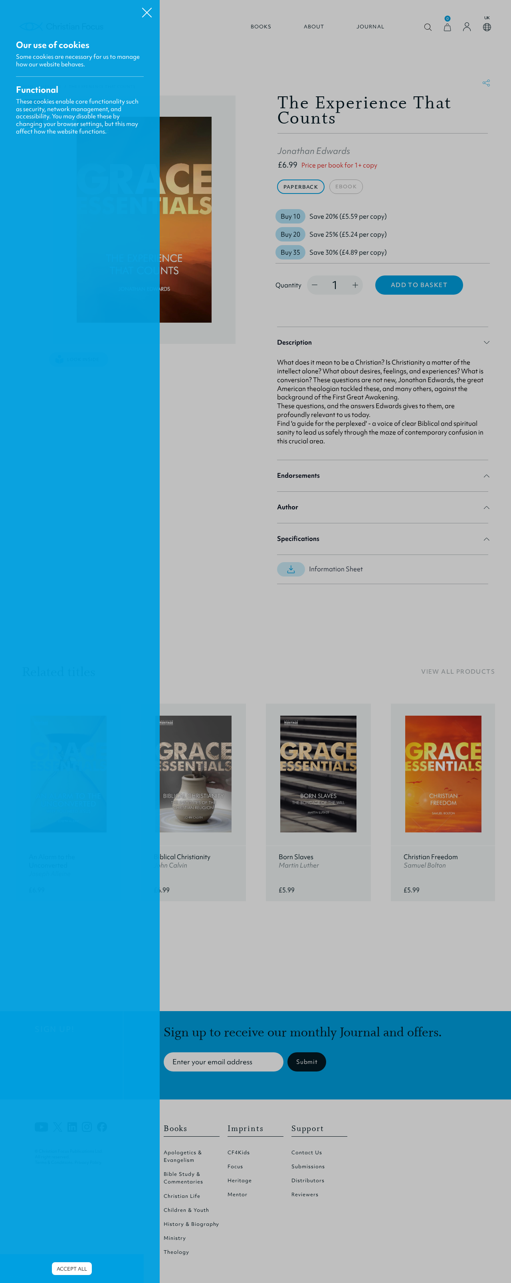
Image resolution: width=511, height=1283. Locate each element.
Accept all (72, 1268)
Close (147, 9)
